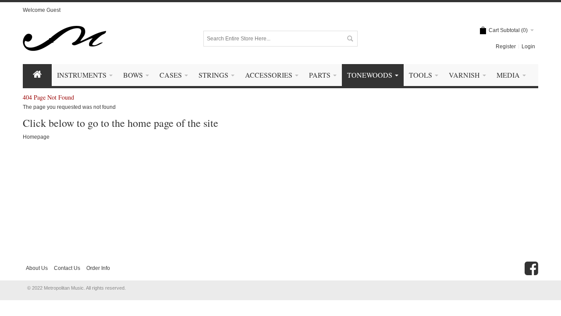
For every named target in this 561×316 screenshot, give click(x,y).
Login (528, 46)
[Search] (350, 39)
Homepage (36, 137)
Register (506, 46)
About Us (37, 268)
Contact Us (67, 268)
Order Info (98, 268)
